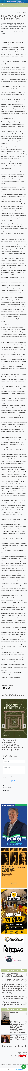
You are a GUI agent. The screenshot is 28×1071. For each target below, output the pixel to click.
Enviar (14, 781)
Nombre (5, 758)
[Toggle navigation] (2, 5)
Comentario (6, 765)
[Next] (24, 726)
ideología (12, 10)
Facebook (14, 801)
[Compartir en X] (7, 688)
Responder (7, 796)
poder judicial (6, 7)
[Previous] (3, 726)
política (4, 10)
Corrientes (16, 7)
